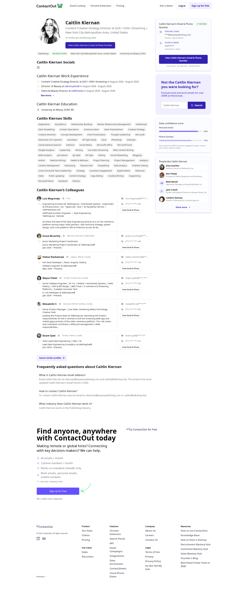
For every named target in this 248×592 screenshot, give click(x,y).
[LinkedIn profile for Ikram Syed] (59, 335)
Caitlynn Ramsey (174, 198)
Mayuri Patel (49, 278)
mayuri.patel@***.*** (136, 278)
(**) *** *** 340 (133, 241)
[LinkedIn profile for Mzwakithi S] (60, 304)
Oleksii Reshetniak (53, 257)
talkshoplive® (72, 86)
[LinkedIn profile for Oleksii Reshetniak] (67, 257)
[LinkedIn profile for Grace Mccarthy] (64, 236)
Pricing (120, 5)
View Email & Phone (130, 210)
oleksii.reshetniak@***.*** (137, 257)
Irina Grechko (172, 166)
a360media (77, 90)
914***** (169, 46)
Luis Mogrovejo (51, 198)
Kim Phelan (171, 174)
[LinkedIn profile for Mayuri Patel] (60, 278)
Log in (182, 5)
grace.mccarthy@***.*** (137, 235)
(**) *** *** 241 (133, 341)
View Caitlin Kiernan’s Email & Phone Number (183, 59)
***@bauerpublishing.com (178, 34)
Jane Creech (172, 190)
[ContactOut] (50, 5)
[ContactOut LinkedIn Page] (38, 555)
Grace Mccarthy (51, 235)
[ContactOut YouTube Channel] (44, 555)
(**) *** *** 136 (133, 262)
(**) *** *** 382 (133, 204)
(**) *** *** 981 (133, 309)
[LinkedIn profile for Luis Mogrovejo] (63, 198)
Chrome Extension (100, 5)
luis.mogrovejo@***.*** (137, 198)
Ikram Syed (48, 335)
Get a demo (166, 5)
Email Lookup (78, 5)
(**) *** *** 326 (133, 283)
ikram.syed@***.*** (135, 335)
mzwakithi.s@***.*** (135, 304)
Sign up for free (200, 5)
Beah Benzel (172, 182)
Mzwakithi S (49, 304)
